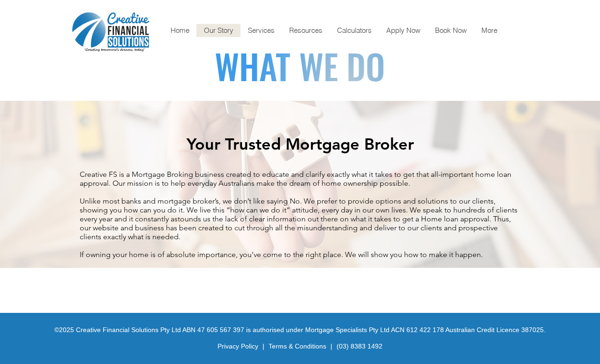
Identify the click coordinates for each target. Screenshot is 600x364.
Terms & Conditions (298, 346)
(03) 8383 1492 (359, 346)
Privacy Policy (239, 346)
